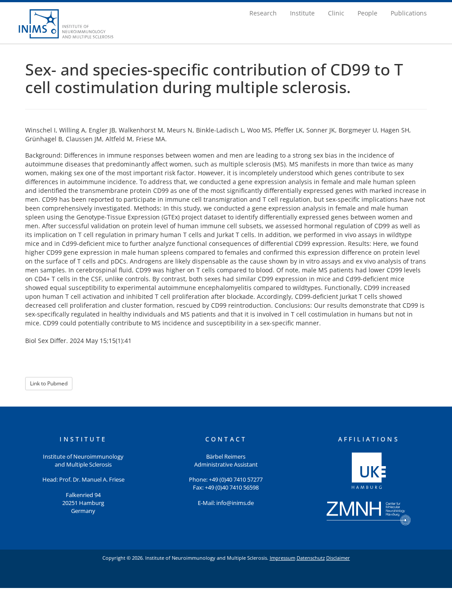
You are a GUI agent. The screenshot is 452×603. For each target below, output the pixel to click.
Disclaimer (338, 557)
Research (263, 13)
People (367, 13)
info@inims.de (235, 503)
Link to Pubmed (49, 383)
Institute (302, 13)
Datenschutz (311, 557)
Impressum (282, 557)
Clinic (336, 13)
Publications (409, 13)
